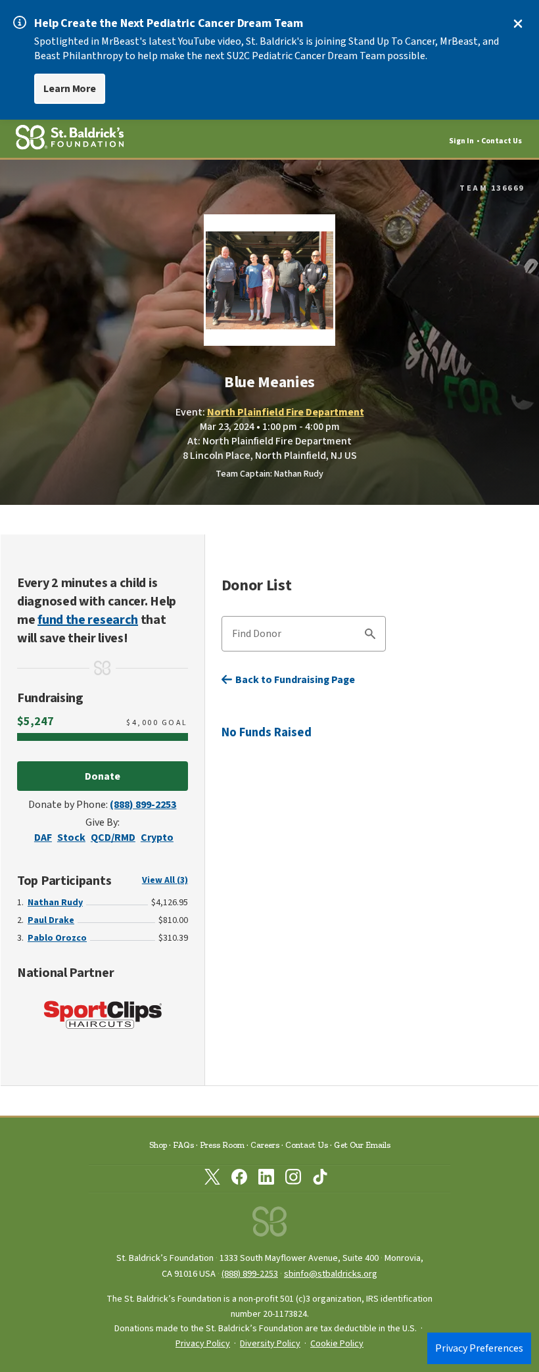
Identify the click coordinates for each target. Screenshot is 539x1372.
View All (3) (165, 880)
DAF (43, 837)
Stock (71, 837)
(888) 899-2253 (143, 804)
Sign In (461, 141)
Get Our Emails (362, 1145)
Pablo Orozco (57, 938)
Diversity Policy (270, 1343)
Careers (264, 1145)
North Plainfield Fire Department (285, 412)
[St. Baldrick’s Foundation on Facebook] (239, 1179)
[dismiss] (518, 24)
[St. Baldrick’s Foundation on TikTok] (320, 1179)
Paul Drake (51, 920)
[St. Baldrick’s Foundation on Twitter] (212, 1179)
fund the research (87, 620)
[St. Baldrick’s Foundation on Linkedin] (266, 1179)
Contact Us (501, 141)
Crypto (157, 837)
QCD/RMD (113, 837)
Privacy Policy (203, 1343)
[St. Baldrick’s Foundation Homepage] (269, 1225)
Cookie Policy (336, 1343)
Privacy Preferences (479, 1348)
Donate (102, 776)
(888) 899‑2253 (250, 1274)
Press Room (222, 1145)
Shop (158, 1145)
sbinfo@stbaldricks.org (330, 1274)
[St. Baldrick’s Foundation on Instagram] (293, 1179)
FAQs (183, 1145)
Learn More (69, 89)
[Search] (370, 636)
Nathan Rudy (55, 903)
